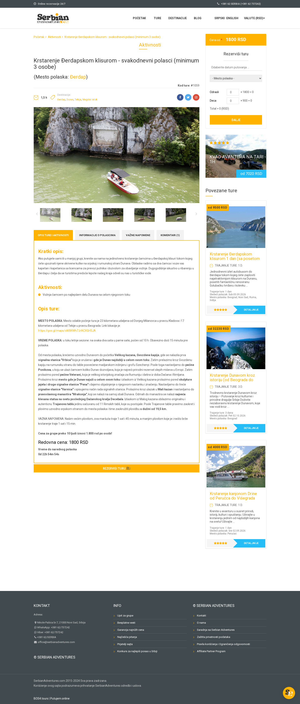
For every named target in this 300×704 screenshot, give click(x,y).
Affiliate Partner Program (211, 651)
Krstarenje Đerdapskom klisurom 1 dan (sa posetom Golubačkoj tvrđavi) (235, 258)
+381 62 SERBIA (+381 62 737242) (241, 3)
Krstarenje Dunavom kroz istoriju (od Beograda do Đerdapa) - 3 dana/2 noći (232, 380)
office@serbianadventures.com (56, 642)
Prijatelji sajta (125, 644)
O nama (201, 622)
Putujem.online (60, 698)
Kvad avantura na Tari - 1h (238, 159)
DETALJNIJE (251, 309)
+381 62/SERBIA (46, 637)
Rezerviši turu (114, 468)
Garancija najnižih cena (130, 629)
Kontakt (42, 605)
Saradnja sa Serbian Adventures (215, 629)
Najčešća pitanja (127, 636)
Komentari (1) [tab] (170, 235)
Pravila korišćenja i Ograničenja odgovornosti (223, 644)
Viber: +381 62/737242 (50, 632)
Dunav (70, 99)
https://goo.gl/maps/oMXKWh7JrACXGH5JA (67, 330)
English (232, 18)
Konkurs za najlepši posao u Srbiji (137, 651)
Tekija (78, 99)
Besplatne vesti (126, 622)
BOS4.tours (41, 698)
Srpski (219, 18)
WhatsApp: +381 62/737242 (53, 627)
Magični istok (89, 99)
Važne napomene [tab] (138, 235)
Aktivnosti (54, 37)
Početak (139, 18)
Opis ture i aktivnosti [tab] (53, 235)
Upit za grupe (125, 615)
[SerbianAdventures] (53, 17)
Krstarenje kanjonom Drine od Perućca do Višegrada (233, 496)
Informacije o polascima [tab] (97, 235)
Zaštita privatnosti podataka (213, 636)
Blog (197, 18)
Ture (157, 18)
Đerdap (78, 77)
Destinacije (177, 18)
